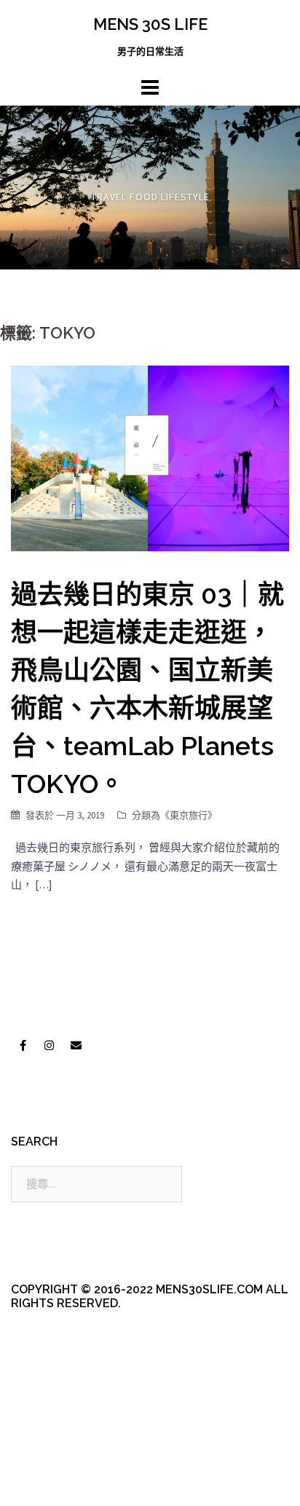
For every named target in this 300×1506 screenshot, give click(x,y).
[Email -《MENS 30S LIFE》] (75, 1045)
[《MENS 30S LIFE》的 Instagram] (49, 1045)
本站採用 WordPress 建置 (71, 1457)
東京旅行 (189, 815)
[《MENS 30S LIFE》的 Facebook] (22, 1045)
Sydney (51, 1482)
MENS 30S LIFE (150, 24)
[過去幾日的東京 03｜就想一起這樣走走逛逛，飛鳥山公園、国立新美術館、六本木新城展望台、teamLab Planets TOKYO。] (150, 457)
